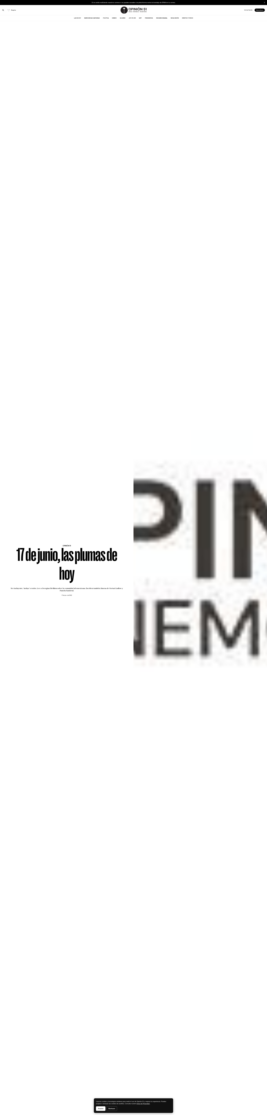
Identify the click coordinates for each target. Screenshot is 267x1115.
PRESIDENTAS (149, 18)
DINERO (114, 18)
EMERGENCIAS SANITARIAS (92, 18)
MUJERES (122, 18)
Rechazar (111, 1108)
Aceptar (100, 1108)
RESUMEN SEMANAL (161, 18)
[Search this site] (3, 10)
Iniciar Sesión (248, 10)
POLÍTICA (106, 18)
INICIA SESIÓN (175, 18)
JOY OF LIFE (132, 18)
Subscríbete (259, 10)
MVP (140, 18)
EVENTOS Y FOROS (187, 18)
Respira (13, 10)
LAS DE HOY (77, 18)
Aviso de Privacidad (143, 1103)
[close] (264, 2)
